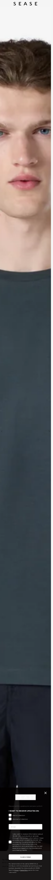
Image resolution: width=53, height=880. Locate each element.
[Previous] (2, 431)
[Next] (49, 431)
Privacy (16, 870)
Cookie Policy (24, 870)
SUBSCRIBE (25, 857)
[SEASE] (25, 3)
